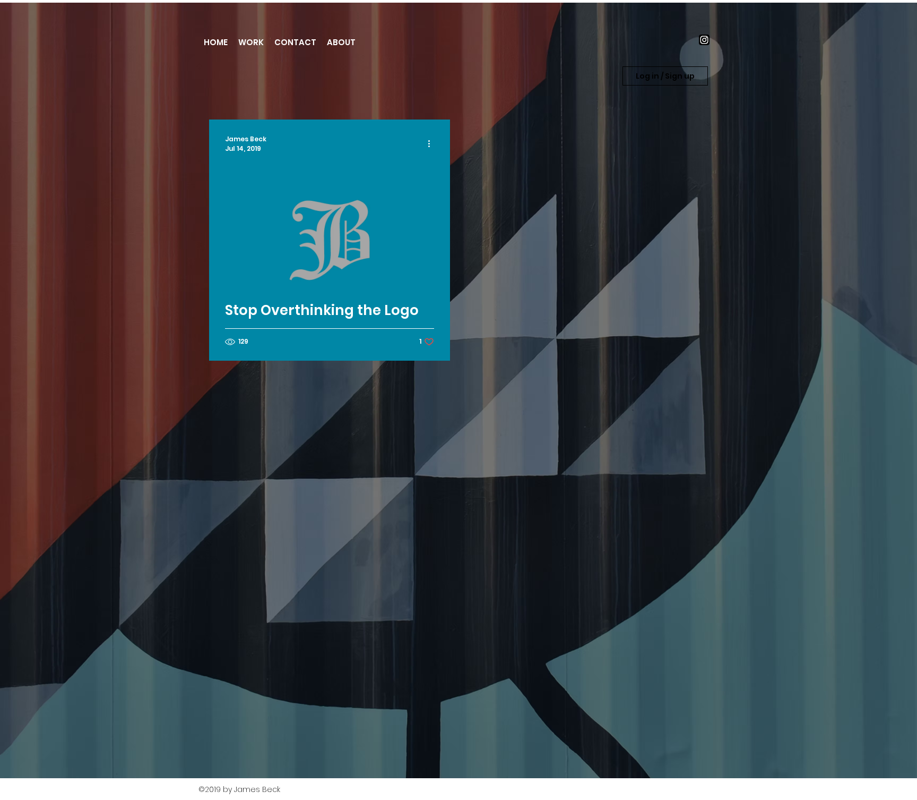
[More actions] (432, 144)
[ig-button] (704, 40)
